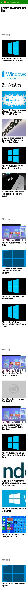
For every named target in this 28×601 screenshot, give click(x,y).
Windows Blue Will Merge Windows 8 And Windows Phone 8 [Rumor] (14, 324)
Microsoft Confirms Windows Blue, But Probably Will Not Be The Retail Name (14, 426)
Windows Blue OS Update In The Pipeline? (13, 584)
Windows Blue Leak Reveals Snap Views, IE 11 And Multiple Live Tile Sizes (13, 454)
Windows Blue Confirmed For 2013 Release (14, 243)
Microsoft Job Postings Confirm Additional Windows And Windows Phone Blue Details (14, 482)
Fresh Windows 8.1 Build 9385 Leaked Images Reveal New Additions (12, 270)
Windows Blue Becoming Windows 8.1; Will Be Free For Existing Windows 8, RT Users (14, 112)
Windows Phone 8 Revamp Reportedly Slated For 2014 (11, 85)
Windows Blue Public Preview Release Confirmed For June (12, 166)
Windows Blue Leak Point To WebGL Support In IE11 (12, 374)
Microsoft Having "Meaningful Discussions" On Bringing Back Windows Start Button (13, 139)
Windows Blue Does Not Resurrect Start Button (14, 509)
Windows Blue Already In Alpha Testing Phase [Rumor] (13, 535)
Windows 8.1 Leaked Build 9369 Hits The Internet (13, 297)
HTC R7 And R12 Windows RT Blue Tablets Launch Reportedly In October (13, 193)
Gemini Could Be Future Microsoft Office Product (14, 400)
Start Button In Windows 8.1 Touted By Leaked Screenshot (12, 59)
